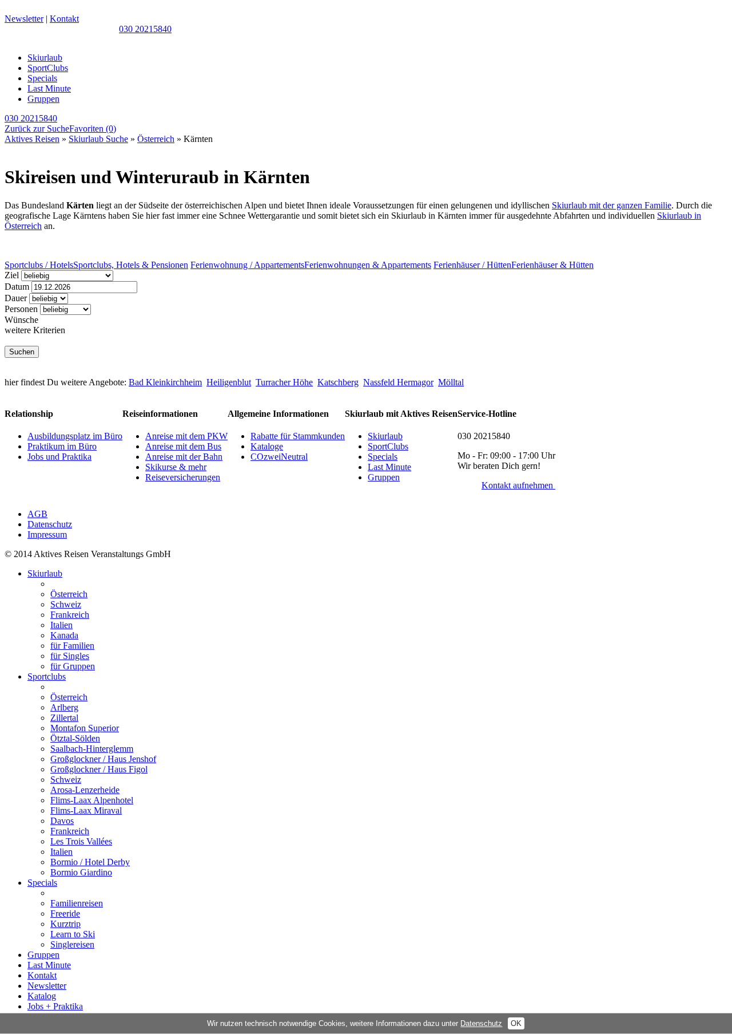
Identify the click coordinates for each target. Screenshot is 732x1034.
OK (516, 1023)
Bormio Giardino (81, 872)
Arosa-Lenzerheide (85, 790)
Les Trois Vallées (81, 841)
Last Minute (49, 88)
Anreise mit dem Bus (183, 446)
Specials (42, 78)
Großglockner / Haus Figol (99, 769)
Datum (17, 286)
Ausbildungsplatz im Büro (74, 436)
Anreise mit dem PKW (186, 436)
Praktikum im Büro (62, 446)
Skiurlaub (44, 57)
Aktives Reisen (32, 139)
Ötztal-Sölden (75, 738)
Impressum (47, 534)
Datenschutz (49, 524)
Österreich (155, 139)
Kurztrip (65, 924)
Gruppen (43, 99)
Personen (21, 309)
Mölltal (451, 382)
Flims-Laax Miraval (86, 810)
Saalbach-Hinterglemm (91, 748)
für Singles (69, 656)
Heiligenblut (228, 382)
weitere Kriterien (35, 330)
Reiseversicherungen (182, 477)
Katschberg (338, 382)
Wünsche (21, 320)
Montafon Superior (84, 728)
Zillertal (64, 718)
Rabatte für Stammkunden (297, 436)
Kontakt (64, 18)
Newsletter (24, 18)
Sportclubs (46, 676)
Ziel (12, 275)
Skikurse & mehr (175, 467)
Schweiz (65, 604)
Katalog (41, 996)
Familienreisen (76, 903)
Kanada (64, 635)
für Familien (72, 645)
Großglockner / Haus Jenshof (103, 759)
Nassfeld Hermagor (398, 382)
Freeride (65, 913)
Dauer (16, 298)
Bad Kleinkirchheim (165, 382)
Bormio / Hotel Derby (90, 862)
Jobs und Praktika (59, 456)
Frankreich (69, 614)
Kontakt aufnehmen (518, 485)
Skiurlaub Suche (98, 139)
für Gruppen (72, 666)
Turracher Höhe (284, 382)
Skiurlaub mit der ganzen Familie (611, 205)
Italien (61, 625)
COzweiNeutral (279, 456)
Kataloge (266, 446)
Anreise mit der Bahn (183, 456)
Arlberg (64, 707)
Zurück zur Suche (37, 128)
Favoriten (92, 128)
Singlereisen (72, 944)
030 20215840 (145, 29)
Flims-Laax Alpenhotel (91, 800)
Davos (62, 821)
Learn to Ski (72, 934)
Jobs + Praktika (55, 1006)
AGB (37, 514)
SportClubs (47, 68)
